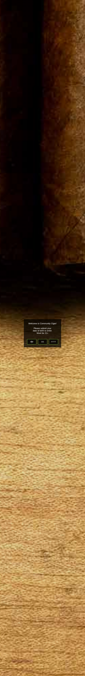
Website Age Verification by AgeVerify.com (82, 675)
